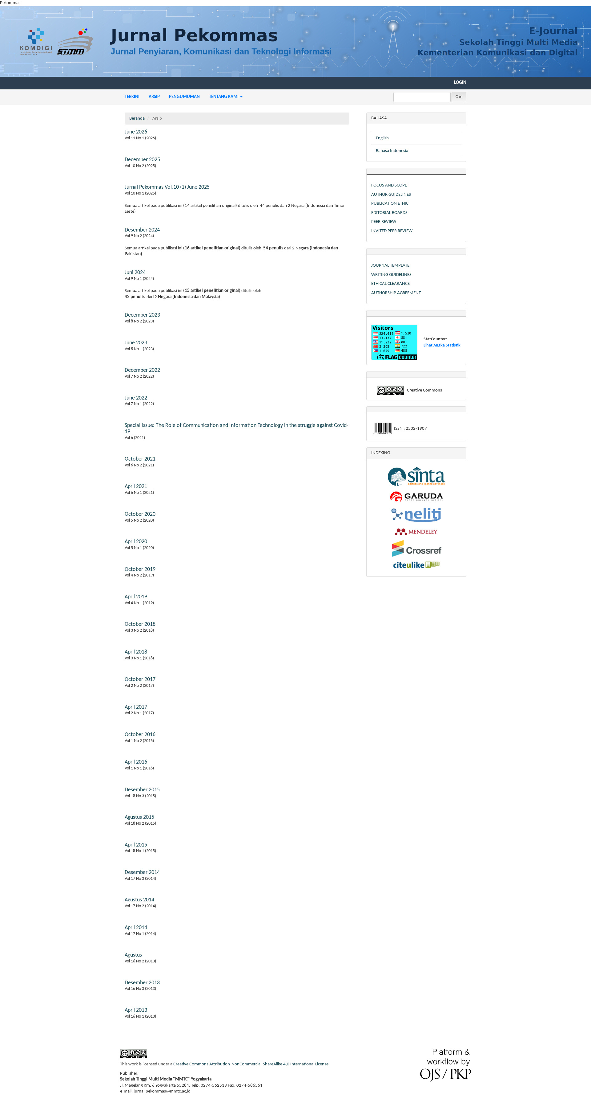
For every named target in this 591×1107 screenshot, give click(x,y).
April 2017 (136, 707)
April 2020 (136, 542)
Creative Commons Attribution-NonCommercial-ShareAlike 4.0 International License (250, 1064)
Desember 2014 (142, 872)
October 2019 (140, 569)
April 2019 (136, 597)
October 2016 (140, 735)
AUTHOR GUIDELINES (391, 194)
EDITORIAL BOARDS (389, 213)
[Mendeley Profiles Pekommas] (416, 531)
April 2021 (136, 487)
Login (460, 82)
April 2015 (136, 845)
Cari (459, 97)
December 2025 (142, 160)
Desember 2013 (142, 983)
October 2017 (140, 680)
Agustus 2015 (139, 817)
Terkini (132, 97)
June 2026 (136, 132)
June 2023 (136, 343)
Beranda (137, 118)
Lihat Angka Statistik (442, 345)
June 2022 (136, 398)
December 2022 (142, 370)
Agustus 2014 (139, 900)
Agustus (133, 955)
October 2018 (140, 624)
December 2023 (142, 315)
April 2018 (136, 652)
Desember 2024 (142, 230)
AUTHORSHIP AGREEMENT (396, 293)
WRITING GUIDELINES (391, 275)
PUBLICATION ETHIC (389, 203)
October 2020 (140, 514)
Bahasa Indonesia (392, 151)
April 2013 (136, 1010)
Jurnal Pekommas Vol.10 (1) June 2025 (167, 187)
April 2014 (136, 928)
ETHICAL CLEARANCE (390, 283)
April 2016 (136, 762)
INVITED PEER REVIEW (391, 231)
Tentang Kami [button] (224, 97)
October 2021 (140, 459)
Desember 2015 (142, 790)
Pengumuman (184, 97)
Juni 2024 (135, 273)
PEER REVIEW (383, 221)
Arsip (154, 97)
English (382, 138)
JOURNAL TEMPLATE (390, 265)
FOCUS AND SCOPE (389, 185)
